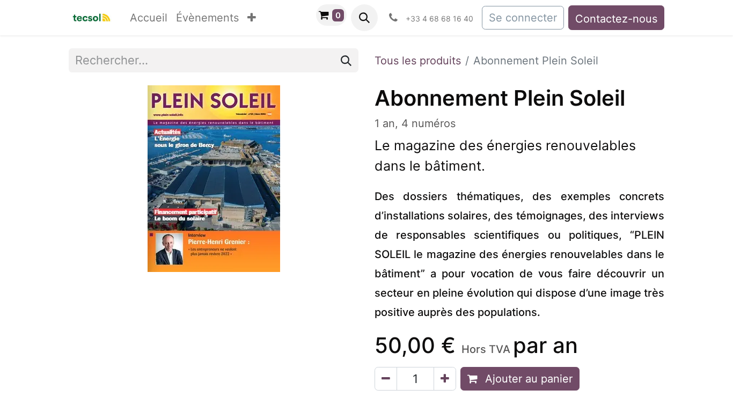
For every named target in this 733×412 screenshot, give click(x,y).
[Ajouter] (445, 379)
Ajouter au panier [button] (527, 378)
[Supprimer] (386, 379)
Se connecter (523, 17)
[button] (364, 17)
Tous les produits (418, 60)
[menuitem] (149, 17)
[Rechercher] (346, 60)
